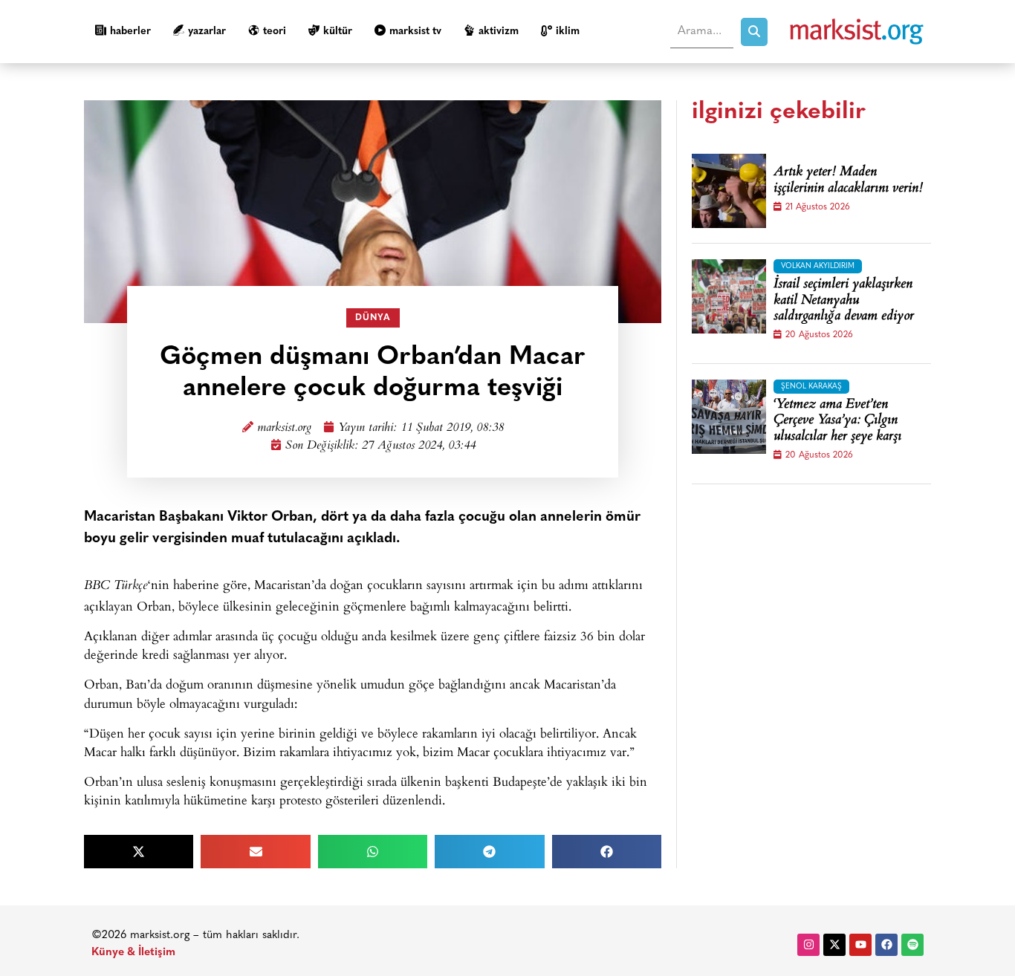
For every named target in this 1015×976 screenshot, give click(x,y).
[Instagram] (808, 945)
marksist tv (415, 31)
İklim (568, 31)
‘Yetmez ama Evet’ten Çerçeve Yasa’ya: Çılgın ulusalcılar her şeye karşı (837, 421)
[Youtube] (860, 945)
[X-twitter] (834, 945)
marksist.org (284, 428)
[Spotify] (912, 945)
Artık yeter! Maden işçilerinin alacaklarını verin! (848, 181)
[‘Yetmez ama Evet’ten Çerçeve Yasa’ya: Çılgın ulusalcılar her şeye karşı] (729, 417)
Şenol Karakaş (811, 387)
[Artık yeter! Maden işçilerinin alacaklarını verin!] (729, 191)
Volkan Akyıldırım (818, 266)
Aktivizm (499, 31)
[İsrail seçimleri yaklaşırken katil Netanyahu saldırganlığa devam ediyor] (729, 296)
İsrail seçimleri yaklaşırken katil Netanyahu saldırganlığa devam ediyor (844, 301)
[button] (138, 851)
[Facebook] (886, 945)
